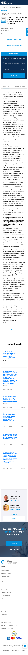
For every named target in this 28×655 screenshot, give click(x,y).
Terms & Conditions (15, 650)
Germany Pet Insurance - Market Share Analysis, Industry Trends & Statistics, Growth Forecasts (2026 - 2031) (9, 417)
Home (2, 7)
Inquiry (14, 518)
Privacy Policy (6, 650)
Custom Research (5, 595)
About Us (3, 601)
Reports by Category (6, 573)
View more (14, 482)
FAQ (2, 598)
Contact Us (14, 543)
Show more (14, 330)
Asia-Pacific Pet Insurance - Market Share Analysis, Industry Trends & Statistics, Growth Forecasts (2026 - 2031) (10, 355)
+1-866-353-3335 (14, 549)
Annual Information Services (8, 579)
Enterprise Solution (6, 592)
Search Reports (5, 570)
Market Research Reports (10, 7)
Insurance (4, 10)
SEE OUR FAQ (14, 514)
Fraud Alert (4, 614)
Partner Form (4, 612)
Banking (19, 7)
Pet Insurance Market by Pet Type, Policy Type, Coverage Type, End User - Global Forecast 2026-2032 (10, 399)
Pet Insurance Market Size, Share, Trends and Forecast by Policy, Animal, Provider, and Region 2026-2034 (10, 436)
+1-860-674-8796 (15, 509)
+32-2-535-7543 (14, 500)
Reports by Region (5, 576)
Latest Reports (4, 582)
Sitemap (23, 650)
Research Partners (5, 590)
